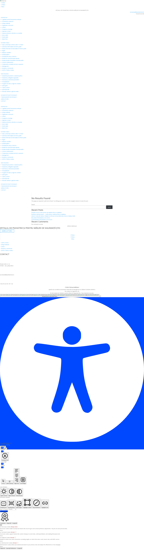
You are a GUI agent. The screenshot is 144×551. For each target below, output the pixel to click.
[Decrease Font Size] (2, 451)
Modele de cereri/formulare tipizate (10, 58)
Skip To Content (4, 509)
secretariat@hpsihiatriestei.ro (137, 12)
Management (5, 66)
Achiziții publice (5, 54)
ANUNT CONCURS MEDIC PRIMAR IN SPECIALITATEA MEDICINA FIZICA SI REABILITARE (53, 216)
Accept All (15, 523)
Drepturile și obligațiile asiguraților (10, 77)
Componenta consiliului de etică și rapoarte (12, 64)
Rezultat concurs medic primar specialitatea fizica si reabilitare (47, 212)
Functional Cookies (6, 532)
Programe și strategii (7, 29)
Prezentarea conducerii (7, 21)
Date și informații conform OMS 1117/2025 (12, 44)
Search (33, 204)
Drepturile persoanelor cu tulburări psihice (12, 75)
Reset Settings (4, 511)
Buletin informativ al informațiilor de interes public (14, 48)
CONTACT (3, 101)
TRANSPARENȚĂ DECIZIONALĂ (8, 97)
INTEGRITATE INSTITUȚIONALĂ (9, 95)
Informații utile (5, 89)
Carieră (4, 27)
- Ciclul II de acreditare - (72, 287)
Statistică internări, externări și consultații (12, 33)
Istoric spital (5, 35)
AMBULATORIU (5, 99)
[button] (100, 296)
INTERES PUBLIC (5, 42)
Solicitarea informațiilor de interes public (12, 46)
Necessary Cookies (6, 527)
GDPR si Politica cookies (8, 70)
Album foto (5, 39)
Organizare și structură (7, 25)
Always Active (14, 527)
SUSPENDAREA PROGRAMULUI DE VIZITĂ (42, 219)
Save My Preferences (11, 548)
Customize (3, 523)
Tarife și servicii (6, 87)
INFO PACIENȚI (5, 74)
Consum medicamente (7, 62)
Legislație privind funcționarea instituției (11, 19)
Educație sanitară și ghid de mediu (10, 91)
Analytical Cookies (5, 537)
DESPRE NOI (4, 17)
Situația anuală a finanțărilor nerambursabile (12, 60)
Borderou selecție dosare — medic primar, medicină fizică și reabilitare (49, 214)
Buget (3, 50)
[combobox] (49, 295)
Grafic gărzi (5, 85)
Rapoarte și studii (6, 31)
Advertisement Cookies (7, 543)
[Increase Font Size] (2, 448)
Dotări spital (5, 37)
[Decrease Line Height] (2, 467)
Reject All (9, 523)
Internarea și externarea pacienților (10, 79)
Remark (13, 532)
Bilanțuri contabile (6, 52)
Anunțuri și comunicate (7, 68)
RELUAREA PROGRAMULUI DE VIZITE (41, 218)
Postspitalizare (5, 81)
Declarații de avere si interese (9, 56)
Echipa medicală (6, 23)
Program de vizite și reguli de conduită (11, 83)
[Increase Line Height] (2, 464)
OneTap (8, 445)
